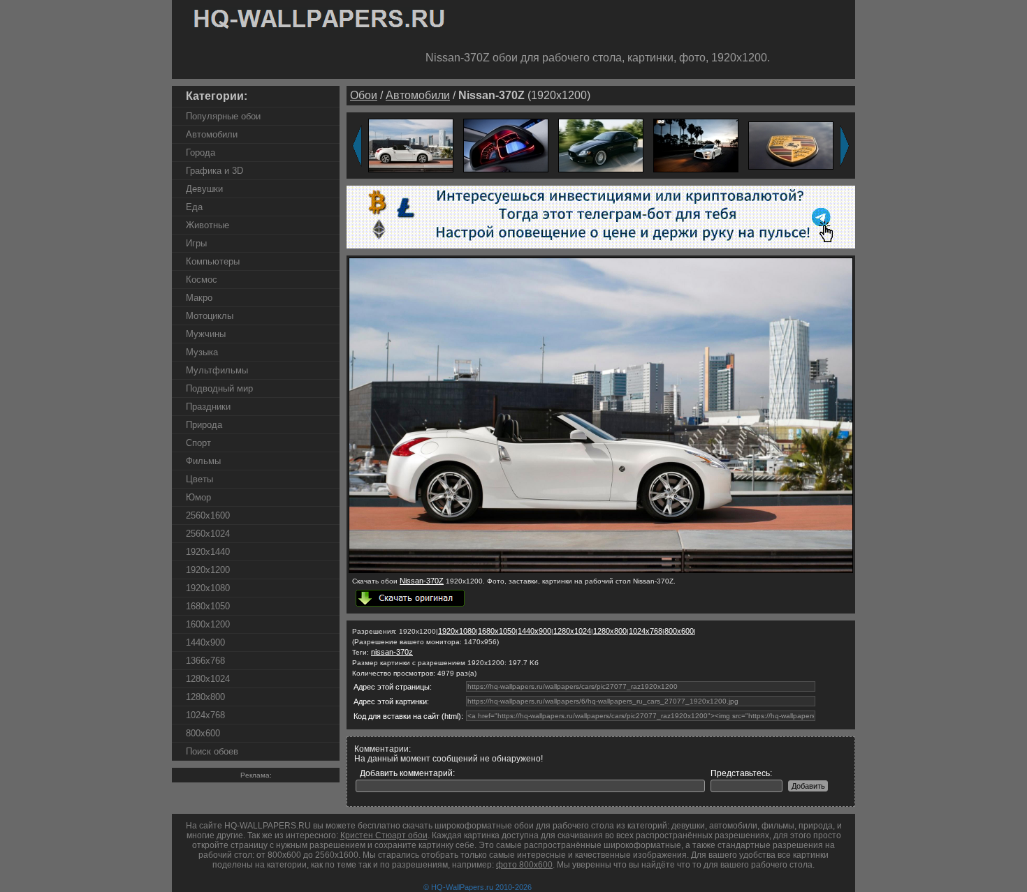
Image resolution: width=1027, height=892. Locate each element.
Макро (199, 297)
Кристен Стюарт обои (384, 835)
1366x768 (205, 660)
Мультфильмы (217, 370)
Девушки (204, 189)
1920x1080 (208, 588)
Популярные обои (223, 116)
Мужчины (206, 334)
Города (200, 152)
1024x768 (205, 715)
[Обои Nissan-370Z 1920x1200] (410, 145)
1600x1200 (208, 624)
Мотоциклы (209, 316)
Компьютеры (213, 261)
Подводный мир (219, 388)
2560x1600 (208, 515)
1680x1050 (208, 606)
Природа (204, 424)
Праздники (208, 406)
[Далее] (845, 146)
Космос (201, 279)
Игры (196, 243)
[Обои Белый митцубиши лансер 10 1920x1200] (695, 145)
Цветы (199, 479)
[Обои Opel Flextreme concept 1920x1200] (505, 145)
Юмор (198, 497)
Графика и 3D (214, 170)
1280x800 (205, 697)
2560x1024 (208, 533)
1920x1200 (208, 570)
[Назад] (357, 146)
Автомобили (212, 134)
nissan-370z (392, 652)
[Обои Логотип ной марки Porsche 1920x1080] (790, 145)
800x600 (203, 733)
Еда (194, 207)
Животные (207, 225)
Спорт (198, 443)
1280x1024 (208, 679)
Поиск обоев (212, 751)
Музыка (202, 352)
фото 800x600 (524, 865)
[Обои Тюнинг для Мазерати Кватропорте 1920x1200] (600, 145)
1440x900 (205, 642)
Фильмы (203, 461)
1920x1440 (208, 552)
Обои (363, 95)
